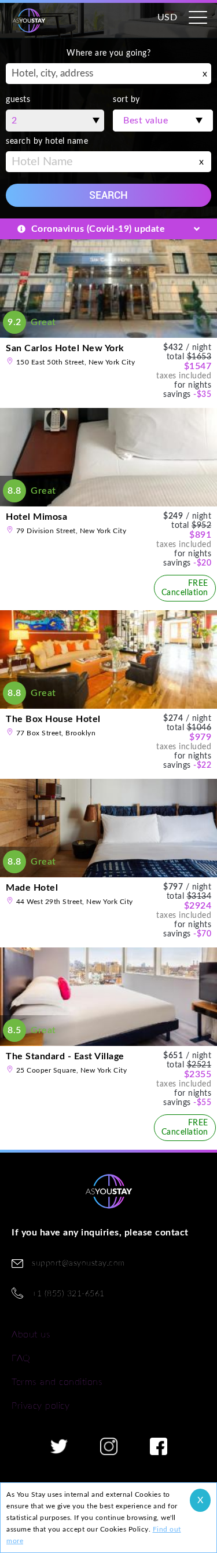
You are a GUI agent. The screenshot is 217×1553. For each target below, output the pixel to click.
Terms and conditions (57, 1382)
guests (18, 100)
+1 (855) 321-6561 (68, 1294)
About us (31, 1334)
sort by (126, 100)
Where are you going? (108, 53)
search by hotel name (47, 141)
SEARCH (108, 195)
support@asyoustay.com (78, 1263)
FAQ (21, 1358)
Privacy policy (40, 1405)
